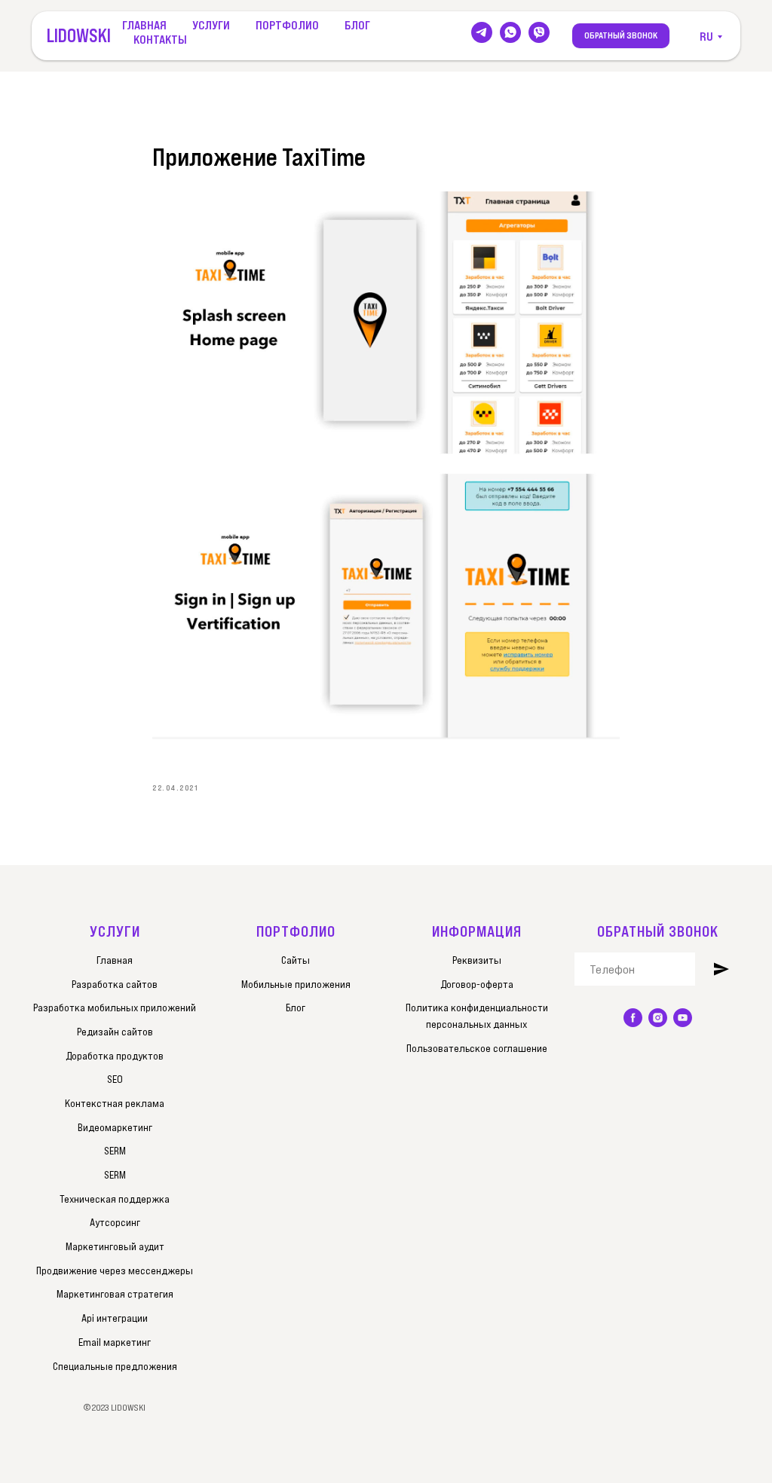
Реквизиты (476, 960)
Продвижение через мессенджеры (114, 1270)
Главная (144, 25)
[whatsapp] (510, 32)
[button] (620, 36)
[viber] (539, 32)
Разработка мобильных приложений (114, 1007)
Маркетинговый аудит (115, 1246)
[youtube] (682, 1017)
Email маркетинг (114, 1342)
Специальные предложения (115, 1366)
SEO (115, 1079)
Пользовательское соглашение (476, 1048)
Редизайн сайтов (115, 1032)
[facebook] (632, 1017)
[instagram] (657, 1017)
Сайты (295, 960)
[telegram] (481, 32)
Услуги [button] (211, 25)
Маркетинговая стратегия (115, 1294)
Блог (357, 25)
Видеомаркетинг (115, 1127)
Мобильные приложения (296, 984)
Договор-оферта (476, 984)
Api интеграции (114, 1318)
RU (706, 36)
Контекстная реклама (114, 1103)
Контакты (160, 39)
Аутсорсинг (115, 1222)
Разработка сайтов (115, 984)
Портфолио (287, 25)
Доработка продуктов (115, 1056)
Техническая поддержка (115, 1199)
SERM (115, 1151)
